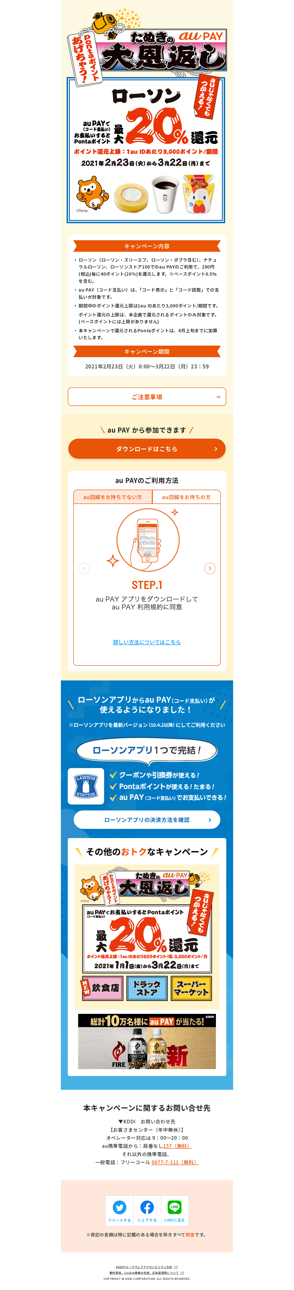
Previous (84, 568)
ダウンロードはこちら (147, 448)
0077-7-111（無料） (175, 1162)
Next (210, 568)
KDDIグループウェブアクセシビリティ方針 (144, 1267)
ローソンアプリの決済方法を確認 (147, 820)
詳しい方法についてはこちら (147, 641)
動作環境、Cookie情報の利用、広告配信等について (144, 1273)
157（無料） (177, 1145)
